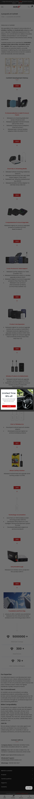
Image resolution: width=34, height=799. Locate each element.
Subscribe (9, 406)
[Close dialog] (32, 390)
